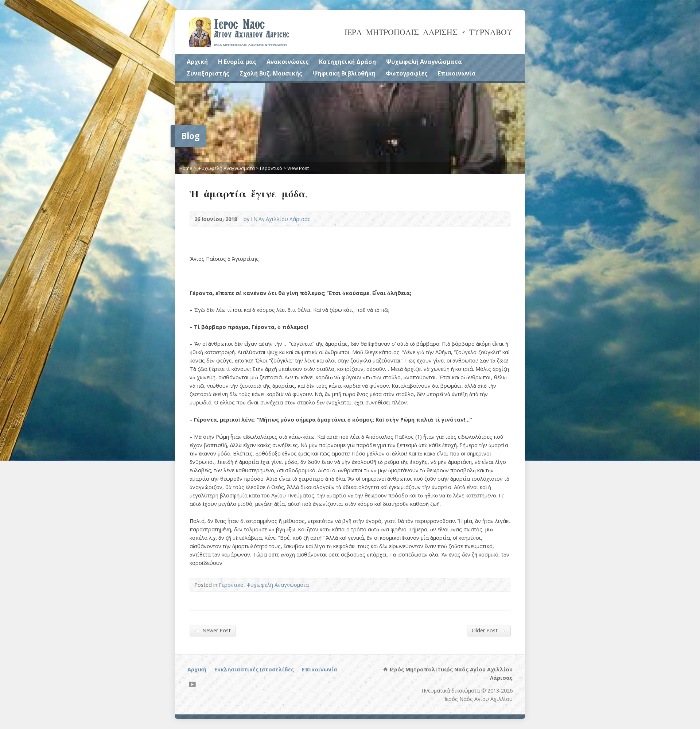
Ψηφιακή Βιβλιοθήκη (344, 73)
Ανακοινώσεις (288, 62)
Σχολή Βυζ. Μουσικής (271, 73)
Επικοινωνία (457, 73)
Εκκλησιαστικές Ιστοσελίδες (254, 669)
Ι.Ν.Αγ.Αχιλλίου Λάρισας (281, 219)
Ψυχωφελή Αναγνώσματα (424, 62)
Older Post (489, 630)
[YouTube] (192, 684)
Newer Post (212, 630)
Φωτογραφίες (407, 73)
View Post (298, 168)
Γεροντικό (271, 168)
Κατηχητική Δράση (347, 62)
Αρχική (197, 62)
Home (185, 168)
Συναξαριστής (208, 73)
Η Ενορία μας (237, 62)
